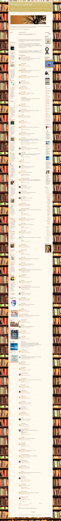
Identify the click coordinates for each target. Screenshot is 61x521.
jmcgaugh (22, 297)
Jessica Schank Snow (24, 428)
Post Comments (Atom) (26, 504)
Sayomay (22, 196)
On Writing (47, 101)
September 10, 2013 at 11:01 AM (25, 88)
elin (21, 120)
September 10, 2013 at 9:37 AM (25, 83)
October (48, 196)
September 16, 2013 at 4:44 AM (25, 439)
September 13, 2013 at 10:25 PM (25, 316)
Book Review (48, 93)
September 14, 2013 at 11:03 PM (25, 364)
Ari (21, 471)
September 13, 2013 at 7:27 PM (25, 305)
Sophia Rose (22, 147)
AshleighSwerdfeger (24, 314)
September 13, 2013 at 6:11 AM (25, 241)
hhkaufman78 (23, 249)
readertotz (11, 136)
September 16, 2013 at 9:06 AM (25, 457)
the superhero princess (24, 178)
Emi (21, 159)
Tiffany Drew (23, 191)
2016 (47, 188)
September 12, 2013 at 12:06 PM (25, 175)
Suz (21, 236)
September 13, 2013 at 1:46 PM (25, 271)
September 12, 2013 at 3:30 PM (25, 193)
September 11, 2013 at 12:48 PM (25, 134)
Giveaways (25, 52)
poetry (47, 121)
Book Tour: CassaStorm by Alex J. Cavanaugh (49, 211)
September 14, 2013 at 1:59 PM (25, 333)
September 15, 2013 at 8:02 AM (25, 387)
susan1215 (22, 203)
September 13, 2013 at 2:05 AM (25, 233)
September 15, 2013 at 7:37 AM (25, 381)
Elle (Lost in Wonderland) (24, 57)
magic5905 (22, 350)
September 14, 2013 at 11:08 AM (25, 327)
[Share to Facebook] (36, 51)
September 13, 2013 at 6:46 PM (25, 294)
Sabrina (22, 476)
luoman (35, 514)
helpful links (47, 120)
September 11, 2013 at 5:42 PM (25, 156)
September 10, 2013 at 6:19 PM (25, 117)
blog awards (47, 115)
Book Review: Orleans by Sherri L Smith (49, 203)
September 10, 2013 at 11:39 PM (25, 122)
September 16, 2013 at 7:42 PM (25, 499)
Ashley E (22, 262)
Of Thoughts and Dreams (12, 276)
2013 (47, 192)
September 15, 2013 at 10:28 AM (25, 392)
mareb (22, 292)
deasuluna (22, 412)
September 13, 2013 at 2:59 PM (25, 282)
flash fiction (47, 119)
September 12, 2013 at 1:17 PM (25, 182)
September (48, 197)
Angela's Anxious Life (24, 208)
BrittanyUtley (23, 185)
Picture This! (12, 198)
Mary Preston (23, 109)
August (48, 226)
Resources (26, 12)
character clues (48, 117)
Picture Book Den (12, 81)
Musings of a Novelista (12, 165)
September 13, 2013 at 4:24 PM (25, 289)
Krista (22, 165)
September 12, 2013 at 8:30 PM (25, 214)
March (48, 232)
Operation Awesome (11, 101)
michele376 (22, 484)
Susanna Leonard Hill (12, 218)
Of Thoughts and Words (21, 4)
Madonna (22, 137)
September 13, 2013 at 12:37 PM (25, 265)
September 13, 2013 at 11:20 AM (25, 259)
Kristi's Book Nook (12, 45)
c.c (21, 417)
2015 (47, 189)
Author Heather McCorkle (12, 120)
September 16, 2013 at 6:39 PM (25, 488)
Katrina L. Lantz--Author (12, 180)
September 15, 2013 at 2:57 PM (25, 409)
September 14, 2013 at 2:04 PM (25, 338)
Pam (21, 308)
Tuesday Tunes (48, 111)
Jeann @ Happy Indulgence (25, 285)
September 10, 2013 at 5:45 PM (25, 111)
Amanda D (22, 465)
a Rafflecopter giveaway (22, 47)
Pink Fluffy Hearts (23, 496)
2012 (47, 237)
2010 (47, 239)
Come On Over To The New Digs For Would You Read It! (12, 221)
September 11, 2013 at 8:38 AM (25, 129)
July (47, 227)
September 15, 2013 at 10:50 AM (25, 398)
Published (14, 12)
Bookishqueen (23, 460)
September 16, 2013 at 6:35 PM (25, 481)
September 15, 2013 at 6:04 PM (25, 420)
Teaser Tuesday (48, 109)
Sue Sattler (22, 378)
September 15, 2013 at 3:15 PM (25, 414)
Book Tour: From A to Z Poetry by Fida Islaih (49, 207)
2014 (47, 191)
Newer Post (20, 503)
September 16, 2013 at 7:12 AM (25, 446)
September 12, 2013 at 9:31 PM (25, 227)
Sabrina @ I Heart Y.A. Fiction (25, 479)
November (48, 194)
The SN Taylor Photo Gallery (12, 243)
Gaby (21, 280)
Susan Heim (22, 355)
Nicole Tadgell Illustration (12, 63)
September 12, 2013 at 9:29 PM (25, 220)
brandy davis (23, 319)
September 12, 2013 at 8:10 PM (25, 205)
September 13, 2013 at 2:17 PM (25, 277)
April (48, 231)
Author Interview (48, 88)
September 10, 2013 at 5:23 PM (25, 106)
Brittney (22, 80)
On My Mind (12, 153)
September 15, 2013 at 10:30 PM (25, 434)
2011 (47, 238)
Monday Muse (48, 97)
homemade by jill (12, 255)
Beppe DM (22, 361)
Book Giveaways (48, 91)
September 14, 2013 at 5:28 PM (25, 352)
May (47, 230)
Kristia (22, 437)
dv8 (21, 114)
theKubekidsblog (12, 232)
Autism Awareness (20, 12)
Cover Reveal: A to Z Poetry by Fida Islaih (49, 218)
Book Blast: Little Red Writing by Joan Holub (48, 199)
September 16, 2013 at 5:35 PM (25, 468)
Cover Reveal (48, 96)
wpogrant (22, 103)
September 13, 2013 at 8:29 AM (25, 254)
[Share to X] (35, 51)
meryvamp (22, 390)
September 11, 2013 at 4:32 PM (25, 149)
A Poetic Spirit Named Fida (12, 294)
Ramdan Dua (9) (14, 279)
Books (47, 95)
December (48, 193)
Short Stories (47, 108)
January (48, 235)
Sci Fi (47, 107)
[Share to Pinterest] (37, 51)
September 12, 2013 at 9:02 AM (25, 167)
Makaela (22, 395)
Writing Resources (47, 114)
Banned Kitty (14, 246)
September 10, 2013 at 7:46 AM (25, 72)
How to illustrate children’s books (12, 233)
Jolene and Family (23, 372)
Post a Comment (22, 501)
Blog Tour (47, 90)
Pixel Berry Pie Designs (24, 454)
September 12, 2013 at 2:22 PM (25, 188)
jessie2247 (22, 68)
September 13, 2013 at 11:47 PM (25, 322)
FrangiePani (23, 63)
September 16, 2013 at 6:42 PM (25, 493)
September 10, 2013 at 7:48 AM (25, 77)
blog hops (22, 52)
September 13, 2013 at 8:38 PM (25, 311)
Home (10, 12)
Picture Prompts (48, 105)
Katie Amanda (23, 491)
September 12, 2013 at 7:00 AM (25, 162)
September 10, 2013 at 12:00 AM (25, 60)
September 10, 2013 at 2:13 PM (25, 94)
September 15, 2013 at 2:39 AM (25, 375)
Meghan (22, 449)
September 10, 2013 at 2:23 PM (25, 100)
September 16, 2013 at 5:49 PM (25, 473)
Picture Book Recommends (47, 103)
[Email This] (34, 51)
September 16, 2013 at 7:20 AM (25, 451)
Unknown (22, 86)
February (48, 234)
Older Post (40, 503)
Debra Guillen (23, 75)
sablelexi (22, 152)
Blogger (40, 514)
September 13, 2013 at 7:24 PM (25, 300)
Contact (31, 12)
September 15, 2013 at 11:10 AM (25, 403)
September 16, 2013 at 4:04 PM (25, 462)
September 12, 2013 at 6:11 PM (25, 200)
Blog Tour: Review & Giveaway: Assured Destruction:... (49, 222)
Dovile (22, 325)
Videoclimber (23, 274)
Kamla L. (22, 230)
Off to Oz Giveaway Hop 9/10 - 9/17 (48, 214)
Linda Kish (22, 406)
